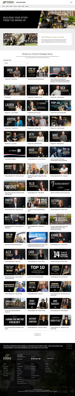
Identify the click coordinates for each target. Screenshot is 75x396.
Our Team (46, 366)
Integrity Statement (31, 391)
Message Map (5, 368)
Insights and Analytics (20, 381)
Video (18, 375)
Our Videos (33, 368)
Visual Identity (5, 370)
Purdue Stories (33, 366)
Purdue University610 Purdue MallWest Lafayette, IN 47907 (21, 355)
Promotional (19, 377)
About (23, 6)
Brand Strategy (5, 366)
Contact (26, 6)
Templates (18, 368)
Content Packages (20, 366)
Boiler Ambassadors (48, 370)
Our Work (32, 373)
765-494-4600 (19, 359)
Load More (37, 334)
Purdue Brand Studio (21, 2)
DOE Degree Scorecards (44, 391)
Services (15, 6)
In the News (33, 377)
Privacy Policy (51, 391)
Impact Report (33, 370)
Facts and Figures (20, 371)
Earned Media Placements (35, 375)
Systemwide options (50, 358)
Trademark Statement (46, 390)
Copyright (26, 390)
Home (4, 6)
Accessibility (20, 391)
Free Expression (37, 391)
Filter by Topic (7, 60)
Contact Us (69, 346)
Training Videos (5, 375)
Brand (7, 6)
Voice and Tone (5, 371)
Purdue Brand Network (48, 371)
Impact (19, 6)
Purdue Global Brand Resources (22, 383)
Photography (19, 373)
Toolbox (11, 6)
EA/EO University (25, 391)
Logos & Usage (5, 373)
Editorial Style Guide (20, 379)
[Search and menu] (71, 2)
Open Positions (47, 368)
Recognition (33, 371)
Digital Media (19, 370)
